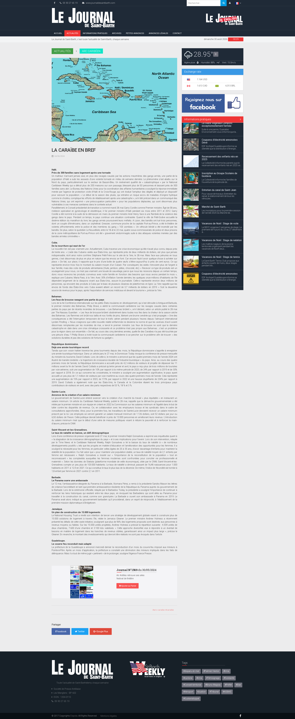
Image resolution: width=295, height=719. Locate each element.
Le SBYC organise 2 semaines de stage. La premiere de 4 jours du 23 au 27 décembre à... (222, 216)
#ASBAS (227, 691)
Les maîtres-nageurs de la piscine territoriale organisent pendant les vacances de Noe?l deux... (218, 232)
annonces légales (158, 33)
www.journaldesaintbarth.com (100, 3)
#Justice (201, 691)
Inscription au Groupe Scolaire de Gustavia (219, 161)
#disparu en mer (191, 671)
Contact (177, 33)
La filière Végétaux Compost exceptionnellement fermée (217, 278)
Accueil (58, 33)
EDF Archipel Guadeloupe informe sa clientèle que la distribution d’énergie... (219, 133)
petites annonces (135, 33)
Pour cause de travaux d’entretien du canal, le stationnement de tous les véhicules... (219, 182)
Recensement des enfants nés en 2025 (220, 144)
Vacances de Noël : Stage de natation (222, 226)
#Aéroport (188, 691)
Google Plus (102, 631)
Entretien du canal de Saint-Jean (219, 176)
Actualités (72, 33)
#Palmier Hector (211, 671)
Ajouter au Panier (128, 586)
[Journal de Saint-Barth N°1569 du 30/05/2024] (82, 582)
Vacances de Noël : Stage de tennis (221, 243)
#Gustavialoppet (191, 698)
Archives (116, 33)
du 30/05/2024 (136, 570)
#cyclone (187, 678)
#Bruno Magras (213, 685)
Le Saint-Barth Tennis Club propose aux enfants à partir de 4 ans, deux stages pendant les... (220, 249)
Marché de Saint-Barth (214, 193)
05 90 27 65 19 (69, 3)
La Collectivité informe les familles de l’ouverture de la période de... (219, 167)
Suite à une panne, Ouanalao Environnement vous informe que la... (219, 284)
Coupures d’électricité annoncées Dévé (220, 128)
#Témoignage (213, 678)
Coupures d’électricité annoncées (220, 260)
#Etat (238, 685)
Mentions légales (108, 716)
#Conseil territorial (192, 685)
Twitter (81, 631)
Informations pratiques (95, 33)
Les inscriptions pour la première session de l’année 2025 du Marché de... (221, 198)
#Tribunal (214, 691)
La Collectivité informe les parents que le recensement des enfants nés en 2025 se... (222, 150)
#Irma (226, 671)
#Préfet (228, 685)
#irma (199, 678)
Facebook (61, 631)
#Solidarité (229, 678)
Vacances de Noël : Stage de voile (220, 210)
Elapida (73, 716)
